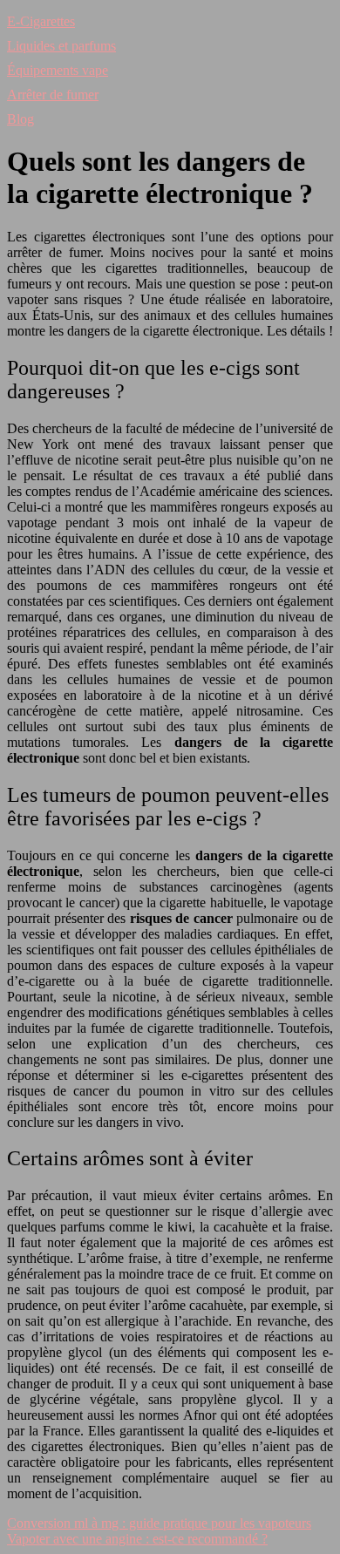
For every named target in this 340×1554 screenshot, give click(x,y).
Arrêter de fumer (53, 94)
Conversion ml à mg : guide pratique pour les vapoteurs (159, 1523)
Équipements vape (57, 70)
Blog (20, 119)
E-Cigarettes (41, 21)
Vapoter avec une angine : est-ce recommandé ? (137, 1538)
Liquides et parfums (61, 45)
